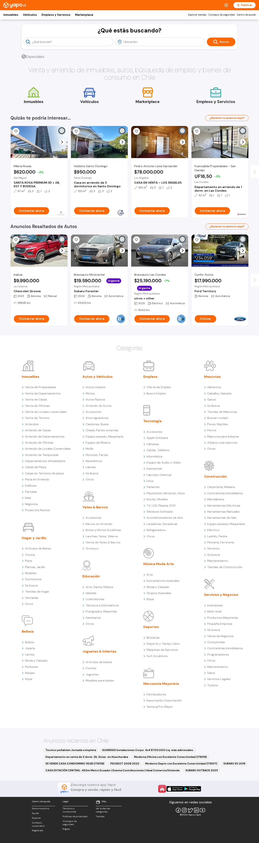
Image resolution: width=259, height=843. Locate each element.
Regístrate (37, 830)
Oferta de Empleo (159, 387)
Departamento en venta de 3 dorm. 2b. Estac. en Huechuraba (87, 757)
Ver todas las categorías (103, 810)
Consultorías (216, 642)
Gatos (211, 399)
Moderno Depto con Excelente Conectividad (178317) (181, 763)
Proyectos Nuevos (37, 510)
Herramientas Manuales (223, 512)
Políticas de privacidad (75, 816)
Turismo (212, 685)
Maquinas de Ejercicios (162, 650)
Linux (150, 481)
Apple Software (157, 438)
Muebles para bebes (100, 680)
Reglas (66, 828)
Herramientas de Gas (221, 518)
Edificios (31, 486)
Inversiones (215, 605)
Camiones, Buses (97, 424)
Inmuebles (10, 15)
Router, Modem (157, 499)
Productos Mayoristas (222, 618)
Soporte (36, 817)
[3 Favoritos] (16, 239)
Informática (154, 456)
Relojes (30, 673)
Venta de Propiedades (40, 387)
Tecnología (152, 421)
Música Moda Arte (158, 564)
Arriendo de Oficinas (39, 443)
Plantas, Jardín (35, 567)
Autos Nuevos (95, 399)
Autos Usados (95, 387)
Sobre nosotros (40, 808)
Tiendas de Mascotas (222, 412)
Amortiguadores (97, 418)
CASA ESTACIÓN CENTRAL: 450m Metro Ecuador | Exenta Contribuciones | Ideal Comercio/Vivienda (112, 770)
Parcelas (31, 492)
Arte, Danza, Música (99, 587)
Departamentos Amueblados (45, 461)
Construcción (215, 476)
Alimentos (214, 387)
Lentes (30, 654)
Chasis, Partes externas (102, 430)
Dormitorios (33, 579)
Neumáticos (94, 461)
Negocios (31, 504)
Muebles (31, 573)
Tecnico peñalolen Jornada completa (71, 750)
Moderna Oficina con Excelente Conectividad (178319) (170, 757)
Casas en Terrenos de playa (44, 473)
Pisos (28, 561)
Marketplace (84, 15)
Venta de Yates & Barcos (103, 542)
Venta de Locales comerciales (46, 412)
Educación (91, 576)
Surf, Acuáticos (157, 656)
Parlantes (153, 487)
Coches (91, 668)
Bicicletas (153, 638)
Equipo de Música (98, 443)
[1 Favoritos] (16, 131)
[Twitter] (190, 810)
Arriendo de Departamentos (44, 436)
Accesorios (93, 412)
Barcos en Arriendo (99, 524)
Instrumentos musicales (163, 581)
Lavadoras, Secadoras (162, 524)
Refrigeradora (156, 530)
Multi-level (214, 611)
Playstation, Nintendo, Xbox (166, 493)
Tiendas (100, 816)
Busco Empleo (156, 393)
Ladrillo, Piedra (217, 536)
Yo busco (92, 548)
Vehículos (30, 15)
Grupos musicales (159, 593)
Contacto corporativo (38, 824)
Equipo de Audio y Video (164, 462)
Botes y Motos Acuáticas (103, 530)
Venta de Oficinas (37, 406)
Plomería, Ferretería (220, 542)
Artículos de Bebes (38, 548)
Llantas (91, 467)
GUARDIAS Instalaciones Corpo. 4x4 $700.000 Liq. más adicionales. (148, 750)
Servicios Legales (219, 679)
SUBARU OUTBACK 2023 (201, 770)
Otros (29, 604)
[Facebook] (178, 810)
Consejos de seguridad (221, 14)
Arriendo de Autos (98, 406)
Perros (211, 430)
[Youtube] (202, 810)
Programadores (218, 654)
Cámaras (153, 444)
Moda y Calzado (36, 661)
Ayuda (35, 813)
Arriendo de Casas (38, 430)
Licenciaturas (95, 599)
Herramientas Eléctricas (223, 506)
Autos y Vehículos (97, 376)
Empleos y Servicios (56, 15)
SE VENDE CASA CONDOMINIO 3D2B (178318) (75, 763)
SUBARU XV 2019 (234, 763)
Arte (150, 575)
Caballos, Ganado (219, 393)
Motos (90, 393)
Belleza (28, 631)
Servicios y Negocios (221, 594)
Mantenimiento (217, 561)
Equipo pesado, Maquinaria (104, 436)
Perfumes (31, 667)
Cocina (30, 555)
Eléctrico (213, 530)
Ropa (28, 679)
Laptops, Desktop (159, 475)
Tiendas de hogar (37, 591)
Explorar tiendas (197, 14)
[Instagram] (184, 810)
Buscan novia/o (217, 418)
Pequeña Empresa (219, 624)
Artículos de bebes (99, 662)
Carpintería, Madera (221, 487)
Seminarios (93, 618)
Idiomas (91, 593)
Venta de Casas (36, 399)
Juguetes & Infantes (99, 651)
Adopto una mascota (222, 443)
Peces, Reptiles (217, 424)
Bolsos (29, 642)
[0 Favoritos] (76, 239)
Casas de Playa (35, 467)
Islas (28, 498)
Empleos (150, 376)
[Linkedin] (196, 810)
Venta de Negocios (220, 636)
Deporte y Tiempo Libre (163, 644)
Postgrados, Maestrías (101, 611)
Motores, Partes (97, 455)
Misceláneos (215, 499)
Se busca (31, 585)
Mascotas (212, 376)
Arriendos (32, 424)
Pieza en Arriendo (37, 479)
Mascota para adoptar (223, 436)
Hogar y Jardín (34, 538)
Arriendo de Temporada (41, 455)
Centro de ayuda (246, 14)
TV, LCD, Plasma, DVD (161, 506)
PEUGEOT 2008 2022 (124, 763)
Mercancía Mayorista (161, 683)
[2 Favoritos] (76, 131)
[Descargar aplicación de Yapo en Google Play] (192, 789)
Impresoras (154, 469)
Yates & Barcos (95, 507)
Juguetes (92, 674)
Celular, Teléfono (158, 450)
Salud (211, 673)
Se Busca (92, 473)
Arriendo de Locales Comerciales (48, 449)
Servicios (213, 548)
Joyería (30, 648)
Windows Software (160, 512)
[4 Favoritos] (196, 131)
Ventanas (31, 598)
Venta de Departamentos (43, 393)
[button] (62, 142)
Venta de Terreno (37, 418)
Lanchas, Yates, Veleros (102, 536)
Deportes (151, 627)
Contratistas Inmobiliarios (225, 493)
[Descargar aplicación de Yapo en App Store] (175, 789)
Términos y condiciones (69, 810)
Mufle (89, 449)
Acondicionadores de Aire (165, 518)
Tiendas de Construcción (224, 567)
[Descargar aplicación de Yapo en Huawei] (162, 788)
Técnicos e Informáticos (102, 605)
